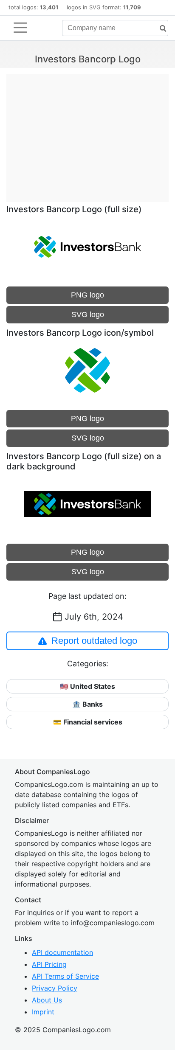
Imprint (43, 1012)
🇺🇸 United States (87, 686)
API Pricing (49, 964)
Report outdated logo (94, 640)
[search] (159, 28)
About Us (47, 1000)
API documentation (62, 952)
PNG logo (87, 295)
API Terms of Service (65, 976)
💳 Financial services (87, 722)
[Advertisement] (87, 133)
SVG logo (87, 314)
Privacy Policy (54, 988)
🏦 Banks (87, 704)
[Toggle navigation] (20, 27)
